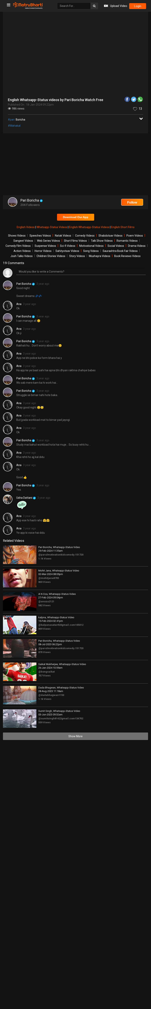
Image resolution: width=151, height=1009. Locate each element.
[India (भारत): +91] (44, 99)
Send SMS (111, 99)
